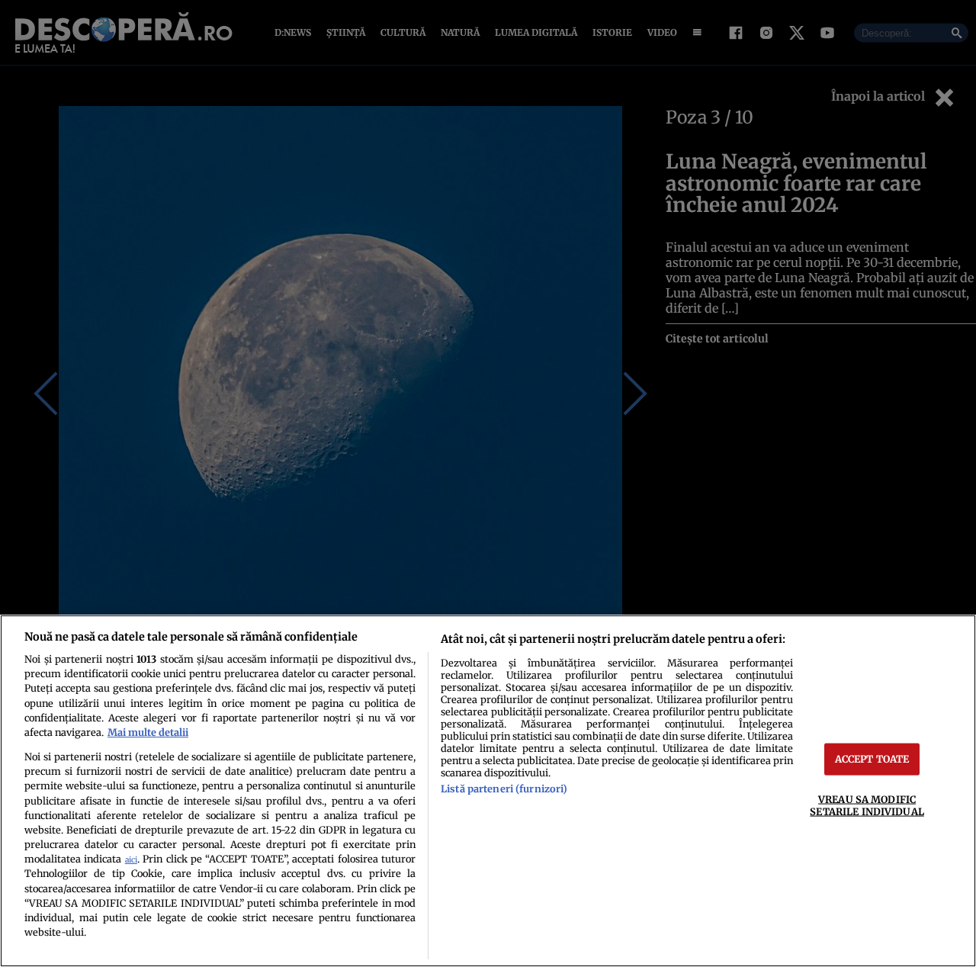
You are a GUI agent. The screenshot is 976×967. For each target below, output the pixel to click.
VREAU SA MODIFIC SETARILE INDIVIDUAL (866, 805)
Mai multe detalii (148, 732)
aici (131, 860)
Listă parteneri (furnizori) (504, 788)
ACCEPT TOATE (872, 759)
